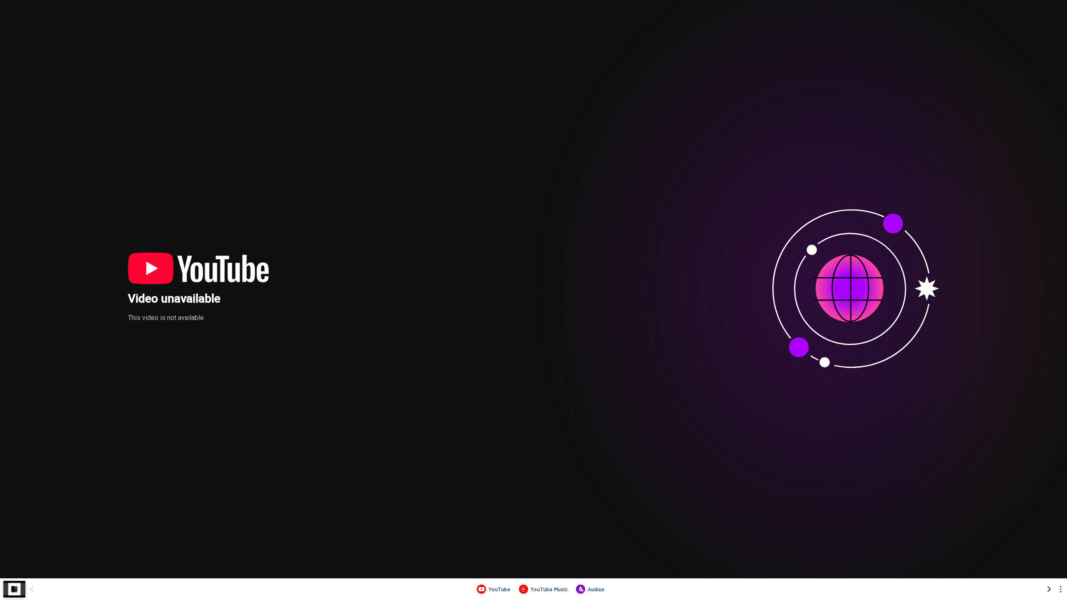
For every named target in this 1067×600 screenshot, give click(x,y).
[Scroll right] (1049, 589)
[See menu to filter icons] (1060, 589)
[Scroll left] (31, 589)
